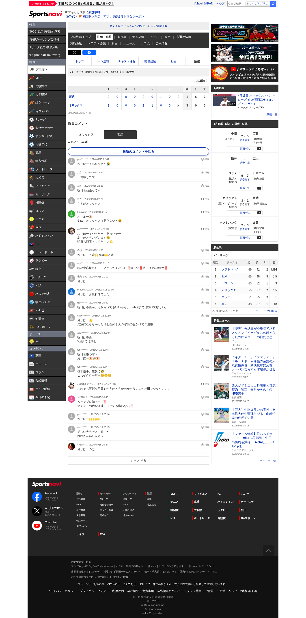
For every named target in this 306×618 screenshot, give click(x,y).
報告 (207, 159)
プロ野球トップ (80, 37)
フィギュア (200, 493)
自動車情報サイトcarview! (85, 571)
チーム (154, 37)
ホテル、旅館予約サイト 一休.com (136, 566)
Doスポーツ (248, 518)
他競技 (222, 518)
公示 (168, 37)
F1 (219, 493)
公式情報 (162, 43)
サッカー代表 (106, 510)
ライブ (80, 534)
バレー (245, 493)
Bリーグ (127, 499)
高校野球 (80, 510)
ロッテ (226, 297)
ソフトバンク (230, 269)
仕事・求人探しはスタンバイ (160, 571)
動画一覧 (272, 114)
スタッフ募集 (192, 591)
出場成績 (150, 61)
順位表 (122, 37)
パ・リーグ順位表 (266, 310)
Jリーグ (104, 499)
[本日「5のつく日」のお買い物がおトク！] (81, 3)
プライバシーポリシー (61, 591)
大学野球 (80, 515)
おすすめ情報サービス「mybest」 (90, 576)
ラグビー (223, 510)
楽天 (224, 304)
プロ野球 (80, 499)
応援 (197, 61)
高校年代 (104, 515)
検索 (273, 4)
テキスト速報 (127, 61)
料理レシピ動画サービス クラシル (122, 571)
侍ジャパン (82, 526)
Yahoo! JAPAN (203, 3)
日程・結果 (104, 37)
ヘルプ (220, 3)
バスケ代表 (129, 510)
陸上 (243, 510)
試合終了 (245, 140)
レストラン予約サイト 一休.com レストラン (185, 566)
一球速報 (103, 61)
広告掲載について (169, 591)
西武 (71, 96)
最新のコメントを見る (138, 151)
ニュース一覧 (268, 461)
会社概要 (133, 591)
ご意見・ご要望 (215, 591)
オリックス (75, 105)
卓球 (196, 501)
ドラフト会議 (97, 43)
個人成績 (138, 37)
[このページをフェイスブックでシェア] (89, 52)
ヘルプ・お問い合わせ (243, 591)
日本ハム (227, 283)
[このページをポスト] (74, 52)
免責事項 (148, 591)
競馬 (149, 499)
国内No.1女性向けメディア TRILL (198, 571)
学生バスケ (129, 515)
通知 (202, 80)
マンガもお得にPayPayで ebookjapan (92, 566)
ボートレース (202, 518)
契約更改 (76, 43)
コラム (145, 43)
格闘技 (174, 510)
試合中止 (245, 162)
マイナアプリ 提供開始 (259, 3)
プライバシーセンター (94, 591)
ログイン (71, 16)
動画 (115, 43)
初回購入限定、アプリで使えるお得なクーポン (113, 16)
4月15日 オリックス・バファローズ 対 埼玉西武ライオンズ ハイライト (257, 99)
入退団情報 (183, 37)
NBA (125, 504)
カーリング (247, 501)
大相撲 (198, 510)
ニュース (129, 43)
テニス (174, 501)
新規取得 (94, 12)
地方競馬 (151, 504)
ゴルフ (174, 493)
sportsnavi (46, 484)
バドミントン (226, 501)
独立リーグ (82, 521)
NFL (173, 518)
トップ (79, 61)
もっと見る (138, 460)
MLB (78, 504)
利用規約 (118, 591)
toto (102, 534)
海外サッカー (106, 504)
